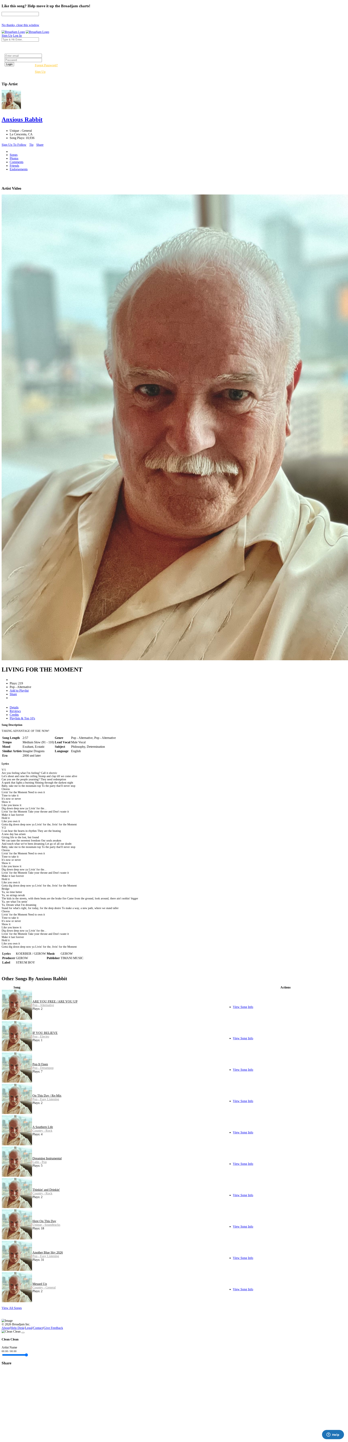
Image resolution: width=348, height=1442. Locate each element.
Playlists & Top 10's (22, 718)
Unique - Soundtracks (46, 1224)
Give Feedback (53, 1328)
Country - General (44, 1287)
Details (14, 707)
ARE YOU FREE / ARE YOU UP (55, 1001)
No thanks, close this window (20, 25)
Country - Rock (42, 1130)
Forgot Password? (46, 65)
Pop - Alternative (43, 1005)
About (6, 1328)
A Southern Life (42, 1127)
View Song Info (243, 1007)
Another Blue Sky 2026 (47, 1252)
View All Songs (12, 1308)
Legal (28, 1328)
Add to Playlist (19, 690)
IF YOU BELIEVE (45, 1033)
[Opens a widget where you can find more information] (333, 1435)
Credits (14, 714)
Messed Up (39, 1284)
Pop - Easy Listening (45, 1099)
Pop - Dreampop (43, 1068)
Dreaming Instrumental (47, 1158)
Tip (31, 144)
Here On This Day (44, 1221)
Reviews (15, 711)
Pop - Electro (40, 1036)
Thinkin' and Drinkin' (46, 1189)
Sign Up (40, 71)
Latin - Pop (39, 1162)
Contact (38, 1328)
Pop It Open (40, 1064)
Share (40, 144)
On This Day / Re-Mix (46, 1095)
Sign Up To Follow (14, 144)
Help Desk (17, 1328)
